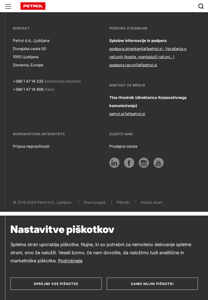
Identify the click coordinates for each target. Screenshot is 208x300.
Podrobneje (70, 260)
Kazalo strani (151, 202)
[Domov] (33, 5)
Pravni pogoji (94, 202)
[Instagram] (144, 163)
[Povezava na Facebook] (129, 163)
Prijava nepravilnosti (31, 146)
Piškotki (123, 202)
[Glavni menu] (8, 6)
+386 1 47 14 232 (28, 81)
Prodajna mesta (123, 146)
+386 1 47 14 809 (28, 89)
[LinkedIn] (114, 163)
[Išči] (201, 6)
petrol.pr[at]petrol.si (127, 113)
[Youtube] (158, 163)
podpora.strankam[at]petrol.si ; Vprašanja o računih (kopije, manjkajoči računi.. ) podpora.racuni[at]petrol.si (147, 56)
